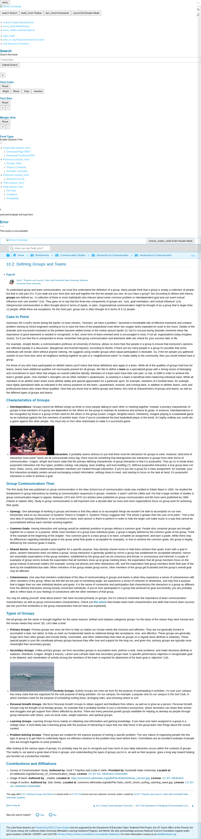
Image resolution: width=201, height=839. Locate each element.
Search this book (9, 54)
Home (21, 255)
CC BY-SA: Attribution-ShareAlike (108, 773)
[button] (12, 194)
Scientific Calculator (17, 171)
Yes (42, 815)
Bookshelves (42, 255)
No (54, 815)
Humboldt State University (29, 283)
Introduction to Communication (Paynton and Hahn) (166, 255)
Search (12, 248)
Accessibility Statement (107, 834)
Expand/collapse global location (193, 254)
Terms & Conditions (84, 834)
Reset (5, 86)
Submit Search (10, 65)
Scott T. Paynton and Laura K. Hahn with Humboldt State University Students (52, 280)
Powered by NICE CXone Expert (52, 827)
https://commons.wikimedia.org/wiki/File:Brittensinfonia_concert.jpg (110, 778)
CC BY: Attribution (172, 778)
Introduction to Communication (112, 255)
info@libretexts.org (166, 834)
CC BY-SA (76, 794)
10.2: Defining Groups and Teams (37, 794)
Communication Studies (73, 255)
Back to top (11, 805)
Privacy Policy (65, 834)
